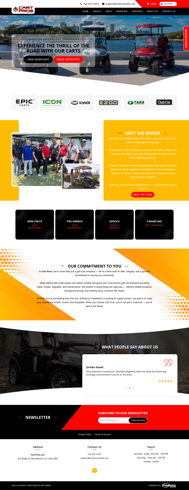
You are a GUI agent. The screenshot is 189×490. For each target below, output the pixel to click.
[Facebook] (94, 470)
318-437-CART (94, 454)
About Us (152, 11)
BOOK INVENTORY (68, 59)
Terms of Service (102, 434)
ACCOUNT (168, 4)
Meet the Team (142, 194)
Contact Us (168, 11)
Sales (96, 11)
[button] (126, 388)
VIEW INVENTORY (38, 59)
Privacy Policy (84, 434)
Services (137, 11)
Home (85, 11)
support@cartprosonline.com (94, 458)
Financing (122, 11)
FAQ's (109, 11)
